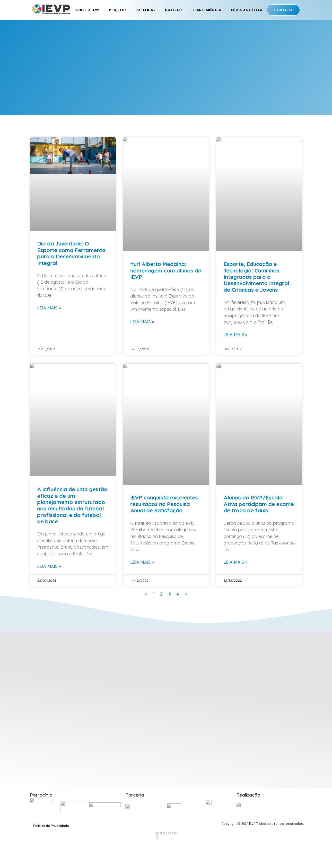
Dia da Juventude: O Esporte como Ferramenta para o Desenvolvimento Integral (71, 253)
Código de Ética (246, 10)
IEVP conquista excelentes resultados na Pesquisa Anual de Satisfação (164, 504)
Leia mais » (49, 308)
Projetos (118, 10)
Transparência (206, 10)
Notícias (174, 10)
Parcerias (145, 10)
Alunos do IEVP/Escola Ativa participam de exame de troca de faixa (259, 504)
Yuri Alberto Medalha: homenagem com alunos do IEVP (165, 270)
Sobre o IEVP (87, 10)
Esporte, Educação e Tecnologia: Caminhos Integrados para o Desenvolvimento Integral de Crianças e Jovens (256, 277)
